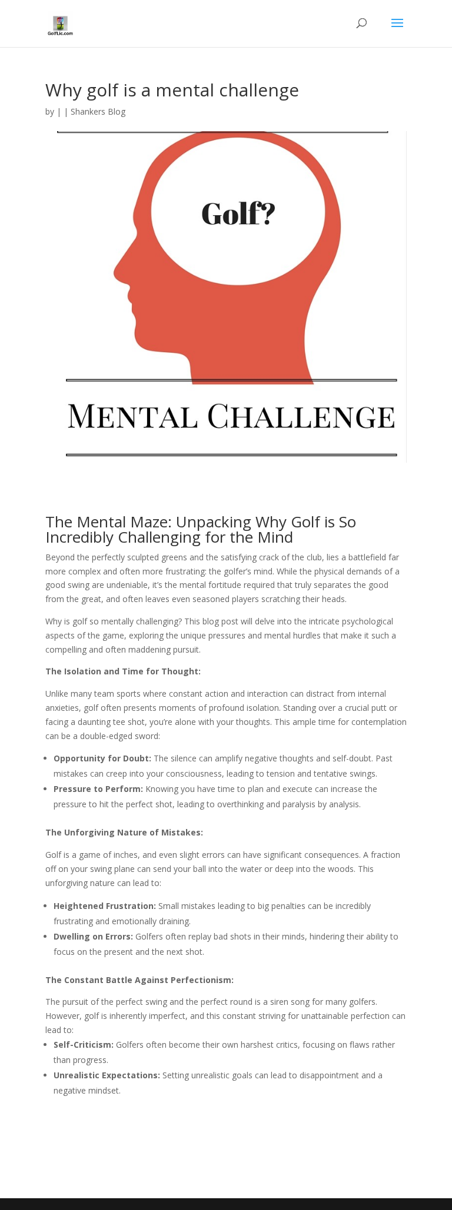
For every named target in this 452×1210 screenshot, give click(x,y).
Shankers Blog (98, 111)
